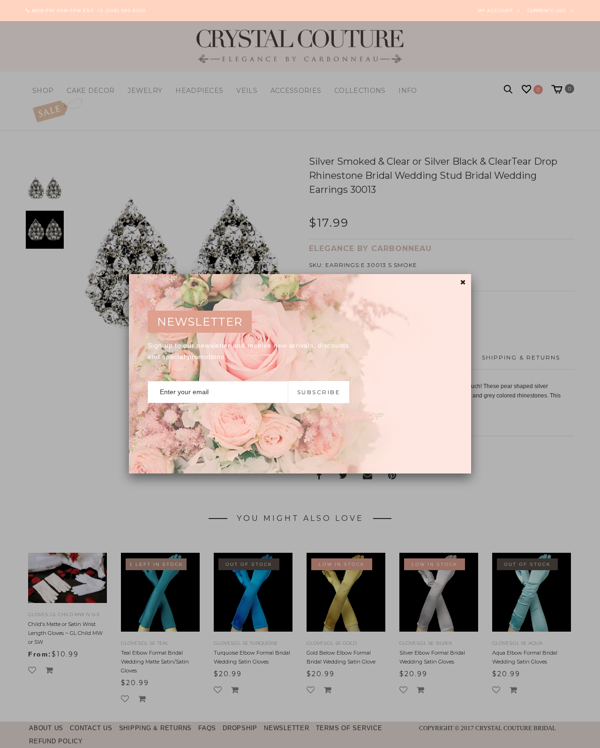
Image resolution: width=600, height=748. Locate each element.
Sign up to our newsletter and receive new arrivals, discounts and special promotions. (248, 351)
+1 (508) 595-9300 (121, 10)
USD (561, 10)
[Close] (463, 282)
